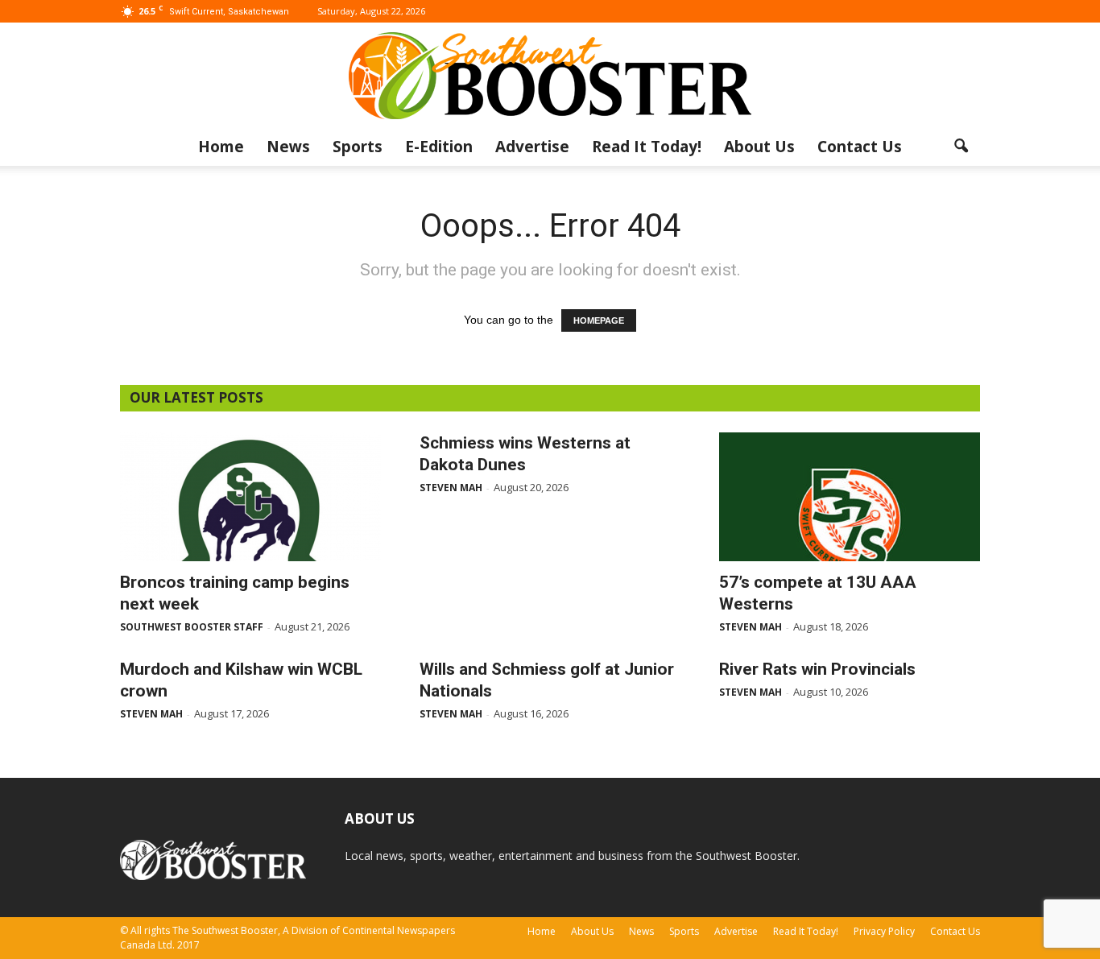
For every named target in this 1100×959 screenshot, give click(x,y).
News (288, 146)
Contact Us (859, 146)
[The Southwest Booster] (550, 75)
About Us (759, 146)
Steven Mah (451, 487)
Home (221, 146)
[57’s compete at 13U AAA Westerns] (849, 496)
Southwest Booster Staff (191, 627)
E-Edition (439, 146)
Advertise (532, 146)
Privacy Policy (884, 931)
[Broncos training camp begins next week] (250, 496)
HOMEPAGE (598, 320)
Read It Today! (646, 146)
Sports (358, 146)
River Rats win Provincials (817, 669)
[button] (960, 146)
